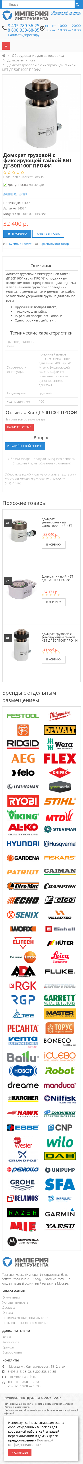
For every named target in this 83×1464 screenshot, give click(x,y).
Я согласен (20, 1452)
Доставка (8, 1307)
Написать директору (23, 35)
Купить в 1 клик (48, 234)
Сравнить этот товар (55, 244)
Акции (6, 1337)
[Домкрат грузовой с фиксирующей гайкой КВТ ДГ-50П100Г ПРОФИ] (21, 645)
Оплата (7, 1312)
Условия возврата (15, 1302)
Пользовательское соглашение (25, 1323)
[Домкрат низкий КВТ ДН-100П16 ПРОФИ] (21, 587)
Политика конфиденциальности (25, 1318)
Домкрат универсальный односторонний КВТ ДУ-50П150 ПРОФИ (57, 524)
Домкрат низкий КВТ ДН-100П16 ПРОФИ (57, 578)
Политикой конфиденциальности (31, 1442)
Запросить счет (15, 194)
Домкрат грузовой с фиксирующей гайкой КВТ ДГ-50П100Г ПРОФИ (60, 637)
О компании (11, 1297)
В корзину (19, 234)
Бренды (8, 1347)
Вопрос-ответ (12, 1352)
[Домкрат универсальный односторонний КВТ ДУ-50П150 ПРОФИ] (21, 530)
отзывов (11, 177)
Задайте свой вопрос (26, 446)
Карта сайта (10, 1342)
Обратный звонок (66, 12)
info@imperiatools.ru (22, 1377)
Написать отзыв (32, 177)
